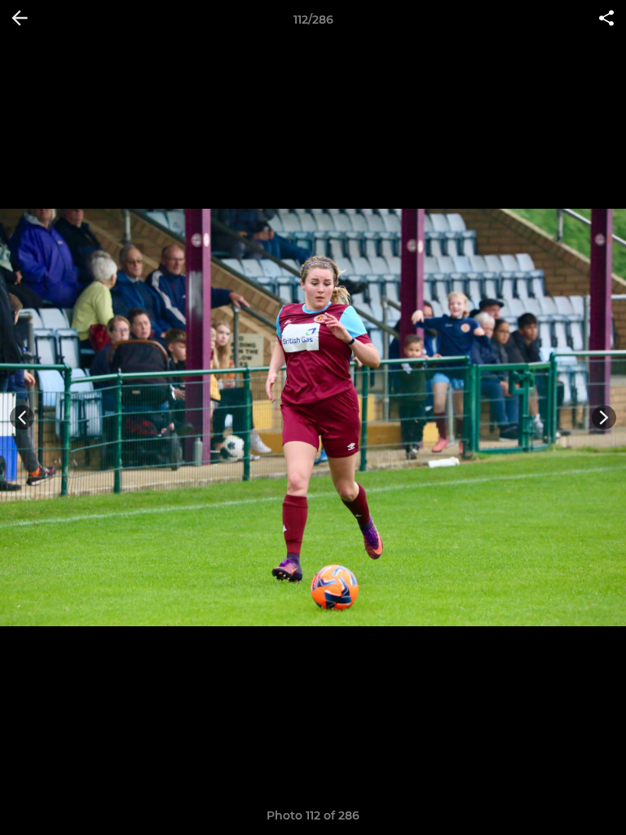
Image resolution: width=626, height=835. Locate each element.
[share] (606, 19)
